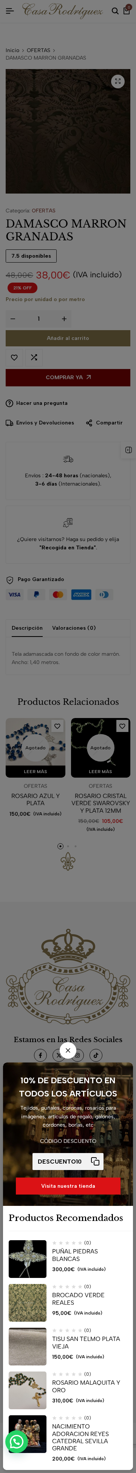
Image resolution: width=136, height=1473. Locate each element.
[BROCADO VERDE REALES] (27, 1303)
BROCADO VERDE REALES (78, 1299)
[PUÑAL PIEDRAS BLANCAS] (27, 1259)
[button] (16, 1441)
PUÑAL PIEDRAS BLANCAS (75, 1255)
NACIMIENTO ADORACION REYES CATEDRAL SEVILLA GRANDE (80, 1437)
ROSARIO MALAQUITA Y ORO (86, 1386)
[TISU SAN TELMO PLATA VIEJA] (27, 1346)
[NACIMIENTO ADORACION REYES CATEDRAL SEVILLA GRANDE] (27, 1434)
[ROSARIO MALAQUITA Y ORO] (27, 1390)
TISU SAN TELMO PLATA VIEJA (86, 1342)
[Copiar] (95, 1161)
